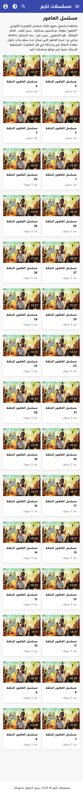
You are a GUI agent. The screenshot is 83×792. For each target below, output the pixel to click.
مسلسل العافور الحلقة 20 (21, 410)
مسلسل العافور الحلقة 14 (21, 550)
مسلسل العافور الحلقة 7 (61, 737)
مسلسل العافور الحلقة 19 (61, 457)
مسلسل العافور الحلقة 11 (61, 644)
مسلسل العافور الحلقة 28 (21, 224)
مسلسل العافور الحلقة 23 (61, 364)
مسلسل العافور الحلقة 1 (61, 177)
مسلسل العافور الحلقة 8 (21, 690)
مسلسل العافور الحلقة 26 (21, 270)
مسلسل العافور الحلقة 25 (61, 317)
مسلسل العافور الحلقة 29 (61, 224)
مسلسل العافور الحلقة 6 (21, 737)
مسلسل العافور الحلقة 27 (61, 270)
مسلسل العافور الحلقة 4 (21, 84)
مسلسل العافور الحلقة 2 (21, 130)
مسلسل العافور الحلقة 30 (21, 177)
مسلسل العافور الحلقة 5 (61, 84)
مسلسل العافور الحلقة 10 (21, 644)
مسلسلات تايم (56, 6)
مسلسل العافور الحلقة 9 (61, 690)
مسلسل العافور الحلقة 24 (21, 317)
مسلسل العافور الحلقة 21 (61, 410)
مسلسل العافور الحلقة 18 (21, 457)
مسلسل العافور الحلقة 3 (61, 130)
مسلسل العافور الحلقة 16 (21, 503)
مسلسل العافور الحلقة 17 (61, 503)
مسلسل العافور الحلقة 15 (61, 550)
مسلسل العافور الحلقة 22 (21, 364)
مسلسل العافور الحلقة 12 (21, 597)
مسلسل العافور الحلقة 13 (61, 597)
